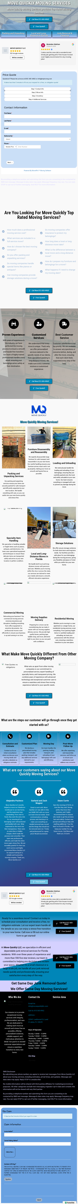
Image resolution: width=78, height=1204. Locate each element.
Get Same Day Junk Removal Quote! (39, 983)
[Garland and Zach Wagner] (39, 792)
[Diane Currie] (63, 792)
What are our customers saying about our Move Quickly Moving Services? (39, 772)
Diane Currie (63, 800)
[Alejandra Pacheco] (15, 792)
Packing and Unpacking (13, 33)
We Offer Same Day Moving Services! (39, 989)
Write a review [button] (17, 58)
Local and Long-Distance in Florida (39, 34)
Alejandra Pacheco (14, 800)
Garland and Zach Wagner (39, 801)
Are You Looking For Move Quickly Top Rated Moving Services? (39, 215)
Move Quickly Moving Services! (39, 422)
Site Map (32, 1060)
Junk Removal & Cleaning (64, 34)
